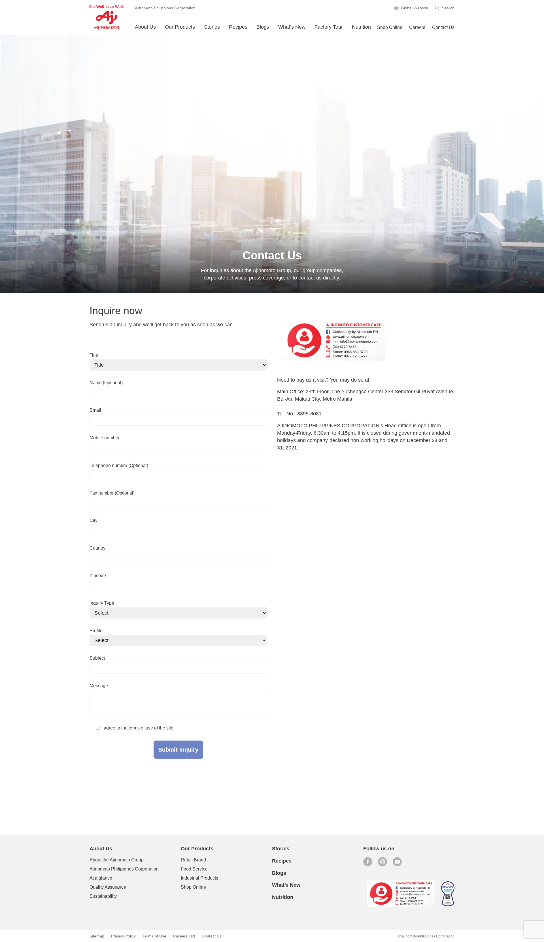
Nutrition (361, 27)
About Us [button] (145, 27)
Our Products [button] (180, 27)
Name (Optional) (106, 382)
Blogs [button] (262, 27)
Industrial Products (199, 878)
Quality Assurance (108, 887)
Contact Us (443, 27)
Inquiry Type (102, 603)
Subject (97, 658)
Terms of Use (154, 936)
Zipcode (98, 575)
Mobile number (105, 437)
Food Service (194, 869)
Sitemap (97, 936)
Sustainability (103, 896)
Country (97, 548)
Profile (96, 630)
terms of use (141, 728)
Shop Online (193, 887)
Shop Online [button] (389, 27)
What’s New (291, 27)
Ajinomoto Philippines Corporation (124, 869)
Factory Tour (328, 27)
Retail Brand (193, 859)
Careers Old (184, 936)
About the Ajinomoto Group (117, 859)
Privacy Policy (123, 936)
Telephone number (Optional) (119, 465)
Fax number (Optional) (112, 493)
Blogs (279, 873)
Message (99, 685)
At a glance (101, 878)
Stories (212, 27)
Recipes (238, 27)
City (93, 520)
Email (95, 410)
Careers (417, 27)
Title (94, 355)
